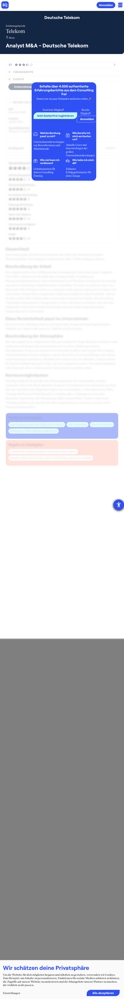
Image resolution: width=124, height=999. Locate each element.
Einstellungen (11, 993)
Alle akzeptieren (103, 993)
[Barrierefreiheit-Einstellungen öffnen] (118, 505)
